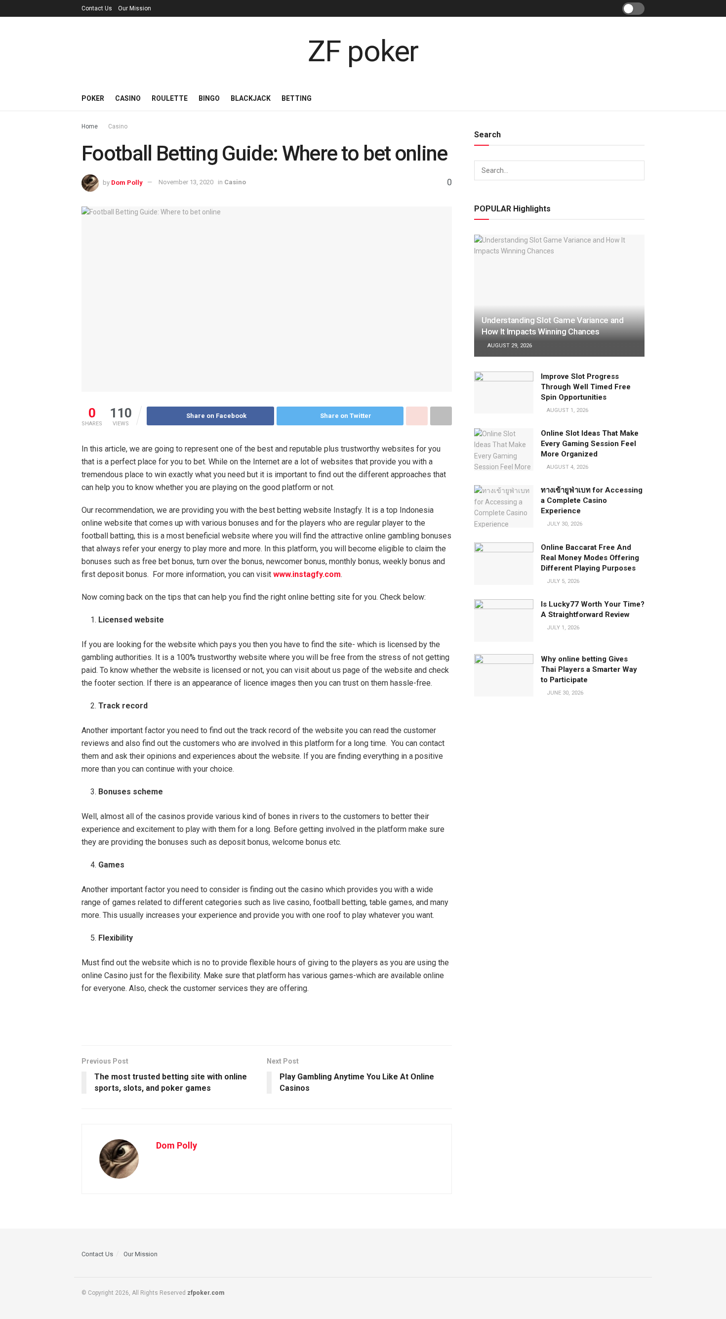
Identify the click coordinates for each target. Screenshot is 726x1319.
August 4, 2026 (566, 467)
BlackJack (251, 98)
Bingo (209, 98)
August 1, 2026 (566, 410)
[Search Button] (635, 170)
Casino (128, 98)
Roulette (170, 98)
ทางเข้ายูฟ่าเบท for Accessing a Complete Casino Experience (592, 500)
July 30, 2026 (563, 524)
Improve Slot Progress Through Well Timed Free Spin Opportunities (586, 387)
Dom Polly (127, 182)
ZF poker (363, 51)
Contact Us (96, 8)
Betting (297, 98)
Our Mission (134, 8)
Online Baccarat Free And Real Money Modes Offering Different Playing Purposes (590, 558)
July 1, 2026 (562, 627)
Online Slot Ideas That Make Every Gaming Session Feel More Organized (590, 443)
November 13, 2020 (186, 182)
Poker (92, 98)
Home (89, 126)
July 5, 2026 (562, 581)
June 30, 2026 (564, 693)
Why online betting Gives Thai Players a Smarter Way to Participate (589, 669)
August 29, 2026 (509, 345)
